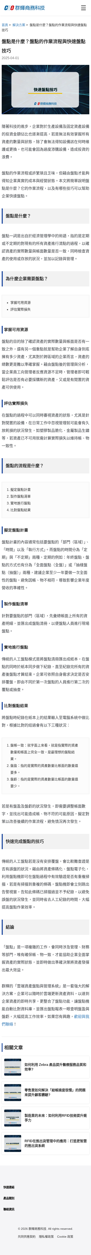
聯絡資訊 (8, 1209)
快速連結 (8, 1187)
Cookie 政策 (65, 1236)
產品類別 (8, 1198)
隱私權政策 (46, 1236)
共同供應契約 (27, 1236)
